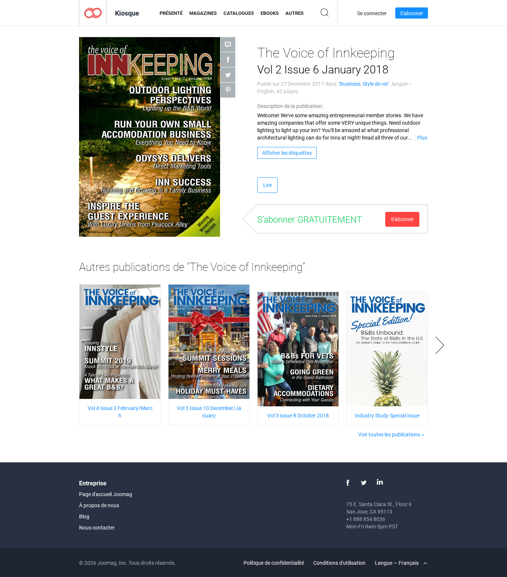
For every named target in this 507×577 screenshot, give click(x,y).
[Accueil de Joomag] (93, 12)
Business (350, 83)
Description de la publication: (290, 105)
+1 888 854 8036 (365, 518)
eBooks (270, 13)
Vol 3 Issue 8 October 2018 (298, 415)
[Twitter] (363, 482)
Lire (267, 184)
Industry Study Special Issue (387, 415)
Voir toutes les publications (389, 434)
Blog (84, 516)
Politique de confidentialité (273, 562)
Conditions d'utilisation (339, 562)
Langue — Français (397, 562)
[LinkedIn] (379, 482)
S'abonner (411, 13)
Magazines (203, 13)
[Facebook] (347, 482)
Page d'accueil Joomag (105, 494)
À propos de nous (99, 505)
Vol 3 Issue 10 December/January (209, 411)
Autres (294, 13)
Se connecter (372, 13)
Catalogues (238, 13)
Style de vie (375, 83)
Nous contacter (97, 527)
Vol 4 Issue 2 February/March (120, 411)
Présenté (171, 13)
